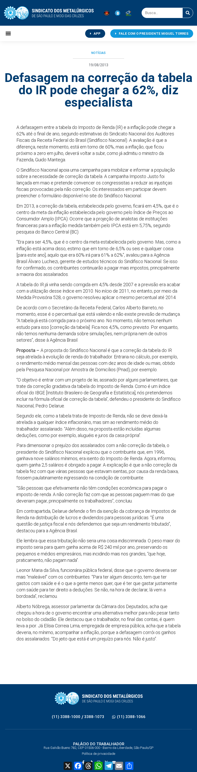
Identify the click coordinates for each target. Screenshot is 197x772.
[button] (8, 33)
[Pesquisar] (188, 13)
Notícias (98, 53)
